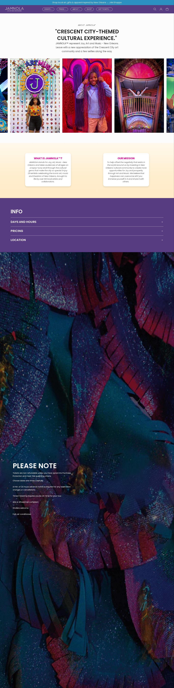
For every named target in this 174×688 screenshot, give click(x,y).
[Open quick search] (155, 9)
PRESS (61, 9)
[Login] (161, 9)
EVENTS (47, 9)
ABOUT (75, 9)
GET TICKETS (103, 9)
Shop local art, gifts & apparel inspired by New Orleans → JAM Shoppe (87, 2)
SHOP (89, 9)
